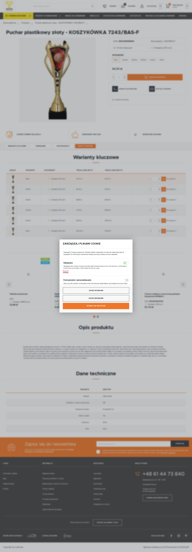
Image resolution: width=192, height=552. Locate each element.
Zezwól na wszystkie (96, 306)
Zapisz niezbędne (96, 298)
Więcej (65, 272)
